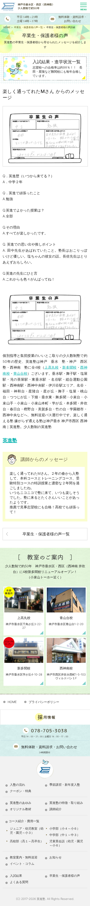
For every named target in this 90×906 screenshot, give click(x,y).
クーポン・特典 (20, 791)
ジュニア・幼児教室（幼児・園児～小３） (26, 830)
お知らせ (55, 857)
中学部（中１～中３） (64, 835)
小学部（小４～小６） (64, 828)
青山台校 (20, 373)
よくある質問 (19, 882)
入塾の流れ (17, 784)
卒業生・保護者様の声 (64, 875)
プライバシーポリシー (44, 702)
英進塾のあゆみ (20, 803)
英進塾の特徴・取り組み (66, 803)
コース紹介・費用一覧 (24, 821)
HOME (12, 702)
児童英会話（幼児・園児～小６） (66, 843)
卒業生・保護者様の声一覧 (46, 534)
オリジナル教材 (20, 809)
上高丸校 (51, 367)
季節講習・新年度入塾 (64, 784)
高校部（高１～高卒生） (26, 841)
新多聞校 (69, 367)
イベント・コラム (22, 863)
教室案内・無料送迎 (23, 857)
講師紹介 (55, 809)
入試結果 (16, 875)
